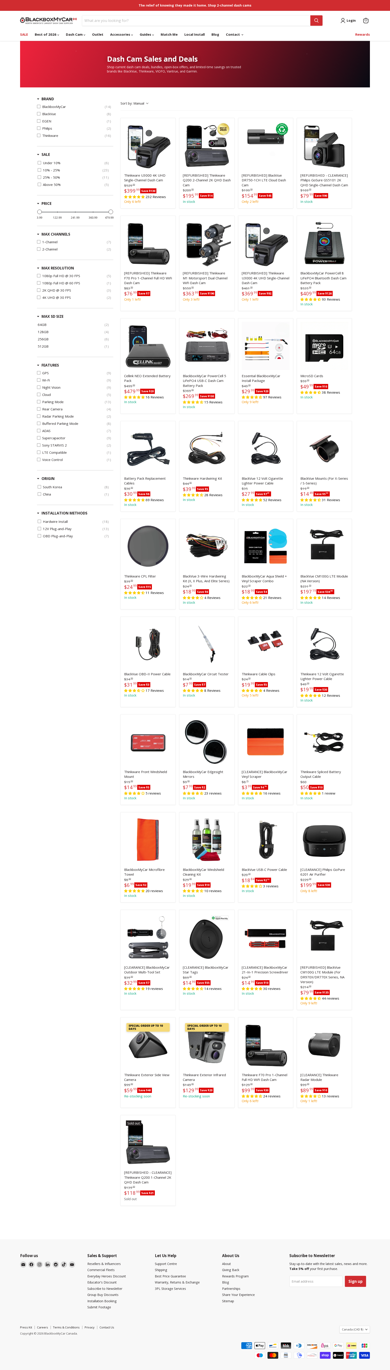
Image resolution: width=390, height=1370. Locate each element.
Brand (48, 98)
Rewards (362, 34)
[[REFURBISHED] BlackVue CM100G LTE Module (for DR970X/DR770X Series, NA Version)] (324, 937)
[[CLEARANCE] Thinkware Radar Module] (324, 1045)
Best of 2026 (46, 34)
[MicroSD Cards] (324, 346)
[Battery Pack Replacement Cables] (148, 448)
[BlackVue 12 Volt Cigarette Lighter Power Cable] (266, 448)
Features (50, 365)
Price (46, 203)
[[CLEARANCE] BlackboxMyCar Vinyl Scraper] (266, 742)
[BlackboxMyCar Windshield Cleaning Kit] (207, 840)
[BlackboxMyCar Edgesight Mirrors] (207, 742)
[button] (134, 793)
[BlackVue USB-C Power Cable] (266, 840)
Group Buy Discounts (102, 1295)
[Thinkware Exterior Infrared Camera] (207, 1045)
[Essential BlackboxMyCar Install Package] (266, 346)
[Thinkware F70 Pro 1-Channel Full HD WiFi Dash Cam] (266, 1045)
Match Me (169, 34)
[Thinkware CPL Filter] (148, 546)
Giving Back (230, 1270)
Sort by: (132, 103)
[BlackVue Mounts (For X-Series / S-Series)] (324, 448)
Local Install (194, 34)
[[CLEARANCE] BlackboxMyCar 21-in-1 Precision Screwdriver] (266, 937)
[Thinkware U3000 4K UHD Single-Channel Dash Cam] (148, 145)
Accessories (120, 34)
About (226, 1264)
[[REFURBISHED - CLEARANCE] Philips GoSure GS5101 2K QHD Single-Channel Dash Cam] (324, 145)
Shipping (161, 1270)
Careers (42, 1327)
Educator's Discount (102, 1282)
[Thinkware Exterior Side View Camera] (148, 1045)
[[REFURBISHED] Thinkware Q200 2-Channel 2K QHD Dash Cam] (207, 145)
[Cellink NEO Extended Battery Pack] (148, 346)
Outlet (97, 34)
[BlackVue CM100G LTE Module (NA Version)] (324, 546)
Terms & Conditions (66, 1327)
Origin (48, 478)
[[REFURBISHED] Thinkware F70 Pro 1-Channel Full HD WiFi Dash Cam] (148, 243)
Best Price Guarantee (170, 1276)
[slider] (39, 212)
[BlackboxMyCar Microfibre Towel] (148, 840)
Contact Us (107, 1327)
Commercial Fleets (101, 1270)
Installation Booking (102, 1301)
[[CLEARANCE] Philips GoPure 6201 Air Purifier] (324, 840)
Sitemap (228, 1301)
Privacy (90, 1327)
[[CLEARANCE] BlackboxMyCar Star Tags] (207, 937)
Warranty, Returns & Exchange (177, 1282)
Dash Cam (75, 34)
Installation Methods (64, 513)
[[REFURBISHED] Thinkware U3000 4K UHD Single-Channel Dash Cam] (266, 243)
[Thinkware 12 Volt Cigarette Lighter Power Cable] (324, 644)
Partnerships (231, 1288)
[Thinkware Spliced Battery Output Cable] (324, 742)
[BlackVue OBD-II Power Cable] (148, 644)
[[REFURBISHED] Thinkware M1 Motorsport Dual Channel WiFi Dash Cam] (207, 243)
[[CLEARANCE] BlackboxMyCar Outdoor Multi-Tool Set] (148, 937)
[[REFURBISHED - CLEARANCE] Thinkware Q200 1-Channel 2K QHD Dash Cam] (148, 1143)
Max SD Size (52, 316)
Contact (233, 34)
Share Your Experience (238, 1295)
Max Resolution (58, 268)
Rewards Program (235, 1276)
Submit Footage (99, 1307)
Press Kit (26, 1327)
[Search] (316, 20)
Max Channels (56, 234)
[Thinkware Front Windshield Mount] (148, 742)
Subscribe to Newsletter (104, 1288)
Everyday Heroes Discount (106, 1276)
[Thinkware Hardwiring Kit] (207, 448)
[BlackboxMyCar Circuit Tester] (207, 644)
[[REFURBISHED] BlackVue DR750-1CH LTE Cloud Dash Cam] (266, 145)
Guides (146, 34)
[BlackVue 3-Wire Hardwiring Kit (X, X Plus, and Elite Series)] (207, 546)
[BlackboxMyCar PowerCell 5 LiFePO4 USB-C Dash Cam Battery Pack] (207, 346)
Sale (46, 154)
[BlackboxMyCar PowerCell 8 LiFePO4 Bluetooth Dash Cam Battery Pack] (324, 243)
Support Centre (166, 1264)
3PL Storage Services (170, 1288)
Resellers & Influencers (104, 1264)
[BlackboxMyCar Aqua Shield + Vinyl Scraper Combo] (266, 546)
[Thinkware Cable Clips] (266, 644)
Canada (352, 1329)
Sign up (355, 1281)
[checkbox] (75, 106)
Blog (215, 34)
